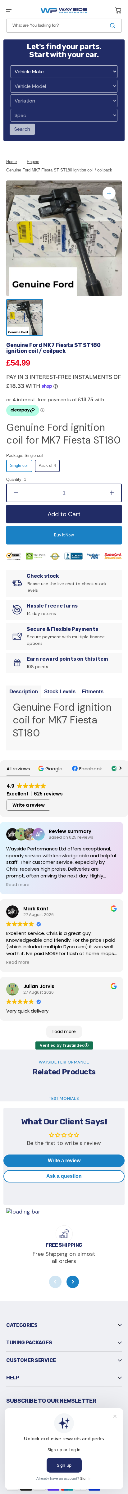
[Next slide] (72, 1282)
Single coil (21, 467)
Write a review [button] (28, 805)
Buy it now (64, 535)
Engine (33, 161)
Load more (64, 1031)
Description (23, 692)
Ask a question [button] (64, 1176)
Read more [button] (18, 885)
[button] (9, 10)
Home (11, 161)
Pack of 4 (49, 467)
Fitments (92, 692)
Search (22, 129)
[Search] (114, 25)
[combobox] (64, 26)
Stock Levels (59, 692)
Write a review (64, 1160)
